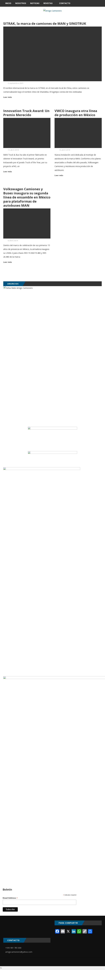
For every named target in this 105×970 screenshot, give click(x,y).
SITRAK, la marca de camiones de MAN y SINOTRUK (44, 23)
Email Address (10, 898)
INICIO (8, 3)
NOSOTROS (20, 3)
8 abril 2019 (13, 240)
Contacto (64, 3)
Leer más (7, 97)
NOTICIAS (34, 3)
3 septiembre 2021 (16, 83)
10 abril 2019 (64, 150)
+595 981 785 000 (13, 947)
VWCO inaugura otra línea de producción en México (76, 112)
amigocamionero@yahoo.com (18, 952)
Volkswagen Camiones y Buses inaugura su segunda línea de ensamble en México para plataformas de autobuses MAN (26, 197)
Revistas (47, 3)
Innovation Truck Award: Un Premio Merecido (26, 112)
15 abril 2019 (13, 150)
